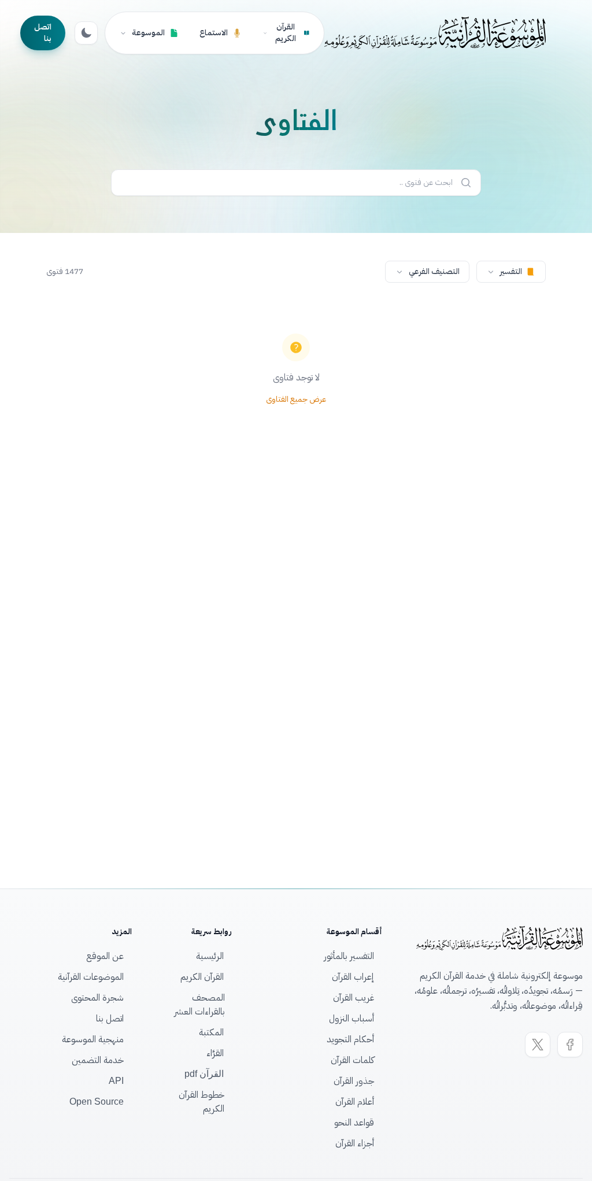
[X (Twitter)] (537, 1044)
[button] (511, 272)
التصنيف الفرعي (434, 271)
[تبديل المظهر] (86, 33)
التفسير (511, 271)
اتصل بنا (42, 33)
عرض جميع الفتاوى (296, 399)
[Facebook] (570, 1044)
